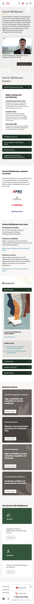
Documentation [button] (9, 290)
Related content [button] (9, 373)
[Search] (19, 3)
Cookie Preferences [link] (7, 589)
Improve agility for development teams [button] (14, 143)
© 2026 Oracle (6, 586)
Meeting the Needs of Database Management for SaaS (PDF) (15, 347)
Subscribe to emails (7, 592)
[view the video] (17, 45)
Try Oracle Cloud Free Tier (24, 64)
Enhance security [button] (9, 150)
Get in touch (11, 572)
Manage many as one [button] (10, 136)
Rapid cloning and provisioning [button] (13, 87)
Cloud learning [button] (8, 361)
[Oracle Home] (8, 3)
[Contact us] (30, 3)
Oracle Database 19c (9, 337)
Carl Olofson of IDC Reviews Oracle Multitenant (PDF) (16, 351)
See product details (10, 411)
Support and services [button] (10, 367)
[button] (3, 3)
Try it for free (11, 537)
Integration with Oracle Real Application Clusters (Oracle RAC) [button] (14, 156)
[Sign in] (27, 3)
